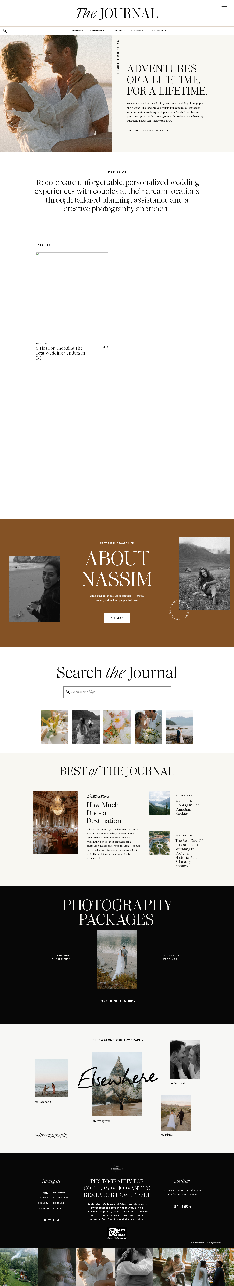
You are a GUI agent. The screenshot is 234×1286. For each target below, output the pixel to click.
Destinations (98, 797)
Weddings (42, 343)
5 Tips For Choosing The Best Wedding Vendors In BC (60, 353)
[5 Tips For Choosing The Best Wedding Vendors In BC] (72, 295)
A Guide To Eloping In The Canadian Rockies (187, 807)
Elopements (184, 795)
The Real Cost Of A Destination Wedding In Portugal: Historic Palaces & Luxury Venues (188, 853)
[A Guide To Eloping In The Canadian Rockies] (159, 803)
